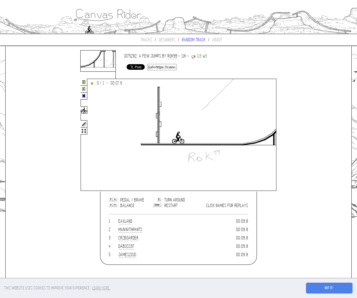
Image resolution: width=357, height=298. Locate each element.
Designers (167, 40)
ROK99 (172, 56)
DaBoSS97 (126, 246)
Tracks (146, 40)
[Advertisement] (29, 135)
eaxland (125, 221)
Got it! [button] (329, 288)
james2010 (127, 255)
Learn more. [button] (101, 287)
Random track (194, 40)
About (217, 40)
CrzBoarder (129, 238)
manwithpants (131, 229)
